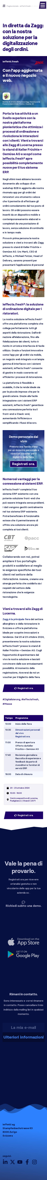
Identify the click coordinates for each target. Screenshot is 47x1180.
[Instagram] (34, 1162)
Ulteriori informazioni (23, 1037)
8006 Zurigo (10, 1131)
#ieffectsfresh (29, 699)
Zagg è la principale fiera (16, 619)
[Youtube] (19, 1162)
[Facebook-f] (27, 1162)
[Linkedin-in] (5, 1162)
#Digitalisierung (11, 699)
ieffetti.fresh (25, 6)
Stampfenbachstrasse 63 (18, 1128)
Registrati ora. (23, 464)
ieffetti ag (9, 1124)
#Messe (7, 703)
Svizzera (8, 1135)
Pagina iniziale (12, 6)
